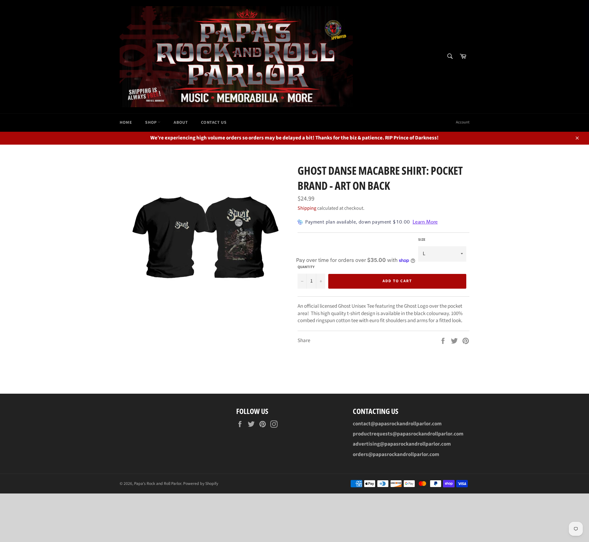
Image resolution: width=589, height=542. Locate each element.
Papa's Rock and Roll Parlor (157, 483)
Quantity (306, 267)
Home (126, 122)
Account (462, 122)
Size (421, 239)
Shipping (307, 208)
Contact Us (213, 122)
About (181, 122)
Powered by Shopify (200, 483)
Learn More (425, 222)
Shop (151, 122)
